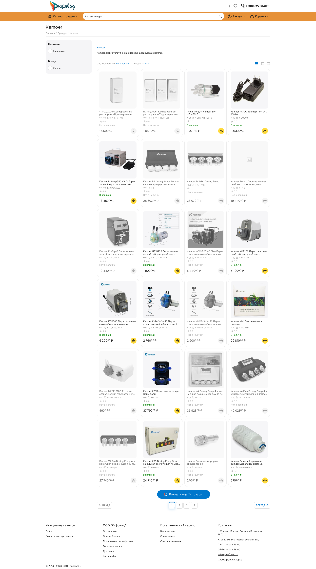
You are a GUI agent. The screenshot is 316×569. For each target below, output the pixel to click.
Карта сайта (110, 556)
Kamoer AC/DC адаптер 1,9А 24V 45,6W (249, 113)
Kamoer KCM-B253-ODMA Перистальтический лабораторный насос (205, 253)
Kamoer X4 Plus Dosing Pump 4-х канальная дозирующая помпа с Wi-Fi (249, 392)
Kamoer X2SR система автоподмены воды (161, 392)
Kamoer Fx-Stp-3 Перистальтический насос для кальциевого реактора (116, 253)
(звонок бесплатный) (238, 539)
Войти (49, 531)
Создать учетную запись (60, 536)
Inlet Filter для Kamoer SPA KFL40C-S (201, 113)
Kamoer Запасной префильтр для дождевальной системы (247, 462)
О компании (110, 531)
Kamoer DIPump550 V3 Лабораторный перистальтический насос (117, 183)
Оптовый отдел (111, 536)
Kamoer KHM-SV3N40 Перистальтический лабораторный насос (160, 323)
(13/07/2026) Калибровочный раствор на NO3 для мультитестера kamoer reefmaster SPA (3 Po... (161, 113)
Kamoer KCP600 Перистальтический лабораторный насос (117, 322)
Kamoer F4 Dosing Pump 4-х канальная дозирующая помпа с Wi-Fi (160, 183)
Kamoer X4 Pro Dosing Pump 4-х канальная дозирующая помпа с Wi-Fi (117, 462)
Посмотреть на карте (230, 559)
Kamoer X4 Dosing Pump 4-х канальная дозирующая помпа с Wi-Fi (204, 392)
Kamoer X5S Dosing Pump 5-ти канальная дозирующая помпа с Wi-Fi (161, 462)
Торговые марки (112, 546)
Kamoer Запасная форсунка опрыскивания (202, 462)
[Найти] (220, 16)
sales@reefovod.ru (228, 554)
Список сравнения (170, 541)
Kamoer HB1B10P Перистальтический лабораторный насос (160, 252)
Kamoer (101, 47)
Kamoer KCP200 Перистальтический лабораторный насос (249, 252)
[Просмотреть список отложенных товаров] (235, 6)
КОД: (101, 118)
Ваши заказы (167, 531)
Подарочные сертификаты (118, 541)
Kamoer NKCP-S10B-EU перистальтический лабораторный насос (116, 392)
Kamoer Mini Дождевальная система (246, 322)
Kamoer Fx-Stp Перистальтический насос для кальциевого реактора (248, 183)
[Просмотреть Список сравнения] (228, 6)
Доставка (108, 551)
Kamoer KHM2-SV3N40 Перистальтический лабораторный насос (204, 323)
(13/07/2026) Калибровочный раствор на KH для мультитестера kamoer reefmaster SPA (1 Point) (117, 113)
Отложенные (167, 536)
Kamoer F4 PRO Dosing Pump (203, 181)
